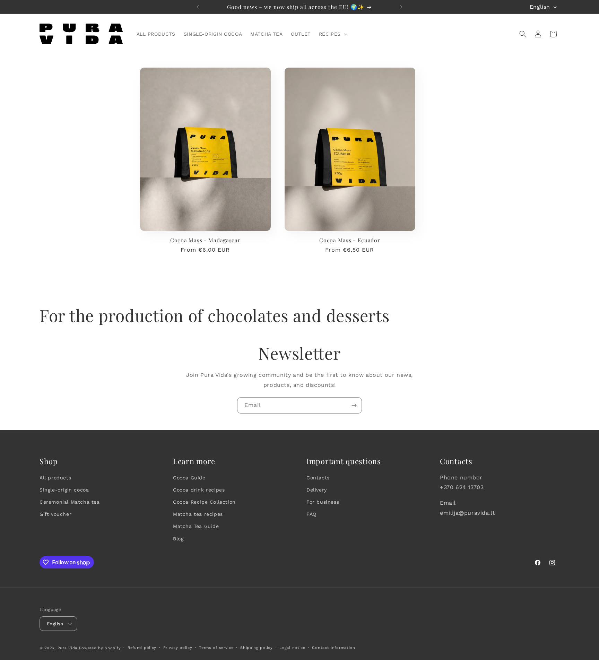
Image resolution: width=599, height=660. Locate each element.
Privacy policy (177, 647)
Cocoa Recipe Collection (204, 502)
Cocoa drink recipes (199, 490)
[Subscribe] (354, 405)
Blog (178, 538)
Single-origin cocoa (64, 490)
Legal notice (292, 647)
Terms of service (216, 647)
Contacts (318, 477)
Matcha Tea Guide (196, 526)
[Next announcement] (401, 7)
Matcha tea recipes (198, 514)
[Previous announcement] (198, 7)
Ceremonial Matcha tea (70, 502)
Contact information (333, 647)
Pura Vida (67, 648)
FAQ (311, 514)
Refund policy (142, 647)
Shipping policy (256, 647)
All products (55, 477)
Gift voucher (55, 514)
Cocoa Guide (189, 477)
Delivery (316, 490)
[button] (332, 34)
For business (322, 502)
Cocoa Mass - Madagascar (205, 240)
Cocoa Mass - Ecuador (349, 240)
